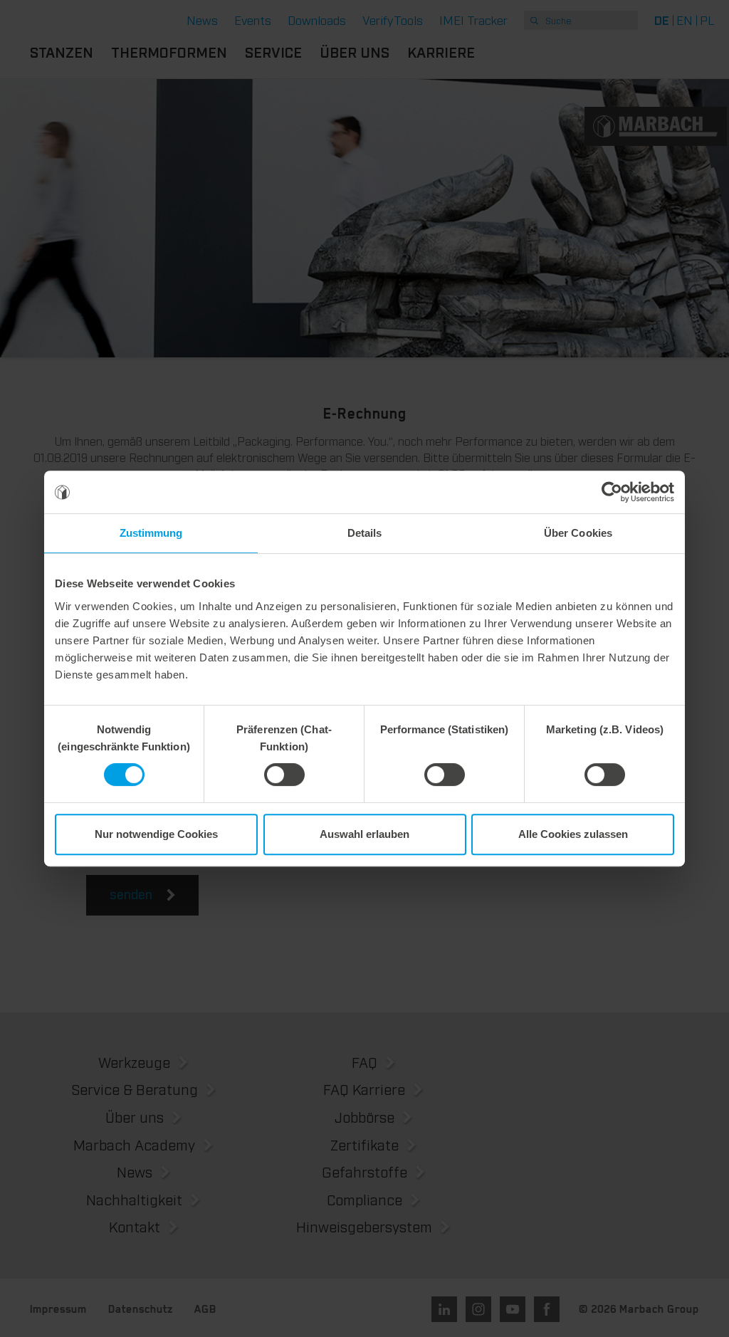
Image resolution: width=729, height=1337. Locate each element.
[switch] (284, 774)
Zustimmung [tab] (151, 533)
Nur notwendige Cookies (156, 834)
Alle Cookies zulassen (573, 834)
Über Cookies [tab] (578, 533)
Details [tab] (364, 533)
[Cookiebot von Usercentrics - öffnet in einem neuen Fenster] (612, 492)
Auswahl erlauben (364, 834)
